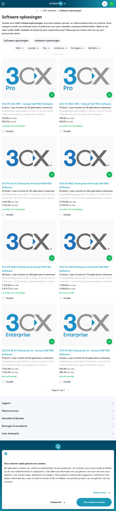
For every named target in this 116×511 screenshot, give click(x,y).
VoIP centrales (49, 10)
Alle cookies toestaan (94, 502)
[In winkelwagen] (52, 95)
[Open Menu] (3, 4)
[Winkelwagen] (111, 4)
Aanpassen (55, 502)
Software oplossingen (16, 40)
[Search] (105, 4)
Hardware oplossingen (47, 40)
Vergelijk (9, 131)
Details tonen (99, 492)
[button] (58, 403)
